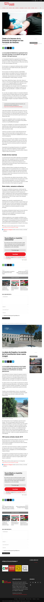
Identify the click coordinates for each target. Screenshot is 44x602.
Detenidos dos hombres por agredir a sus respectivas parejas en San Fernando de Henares (22, 272)
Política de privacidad (22, 598)
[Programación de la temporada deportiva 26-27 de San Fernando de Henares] (15, 283)
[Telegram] (36, 1)
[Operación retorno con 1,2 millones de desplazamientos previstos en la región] (6, 283)
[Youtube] (41, 1)
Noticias (3, 285)
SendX (26, 259)
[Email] (11, 48)
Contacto (38, 598)
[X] (37, 1)
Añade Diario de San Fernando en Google (10, 227)
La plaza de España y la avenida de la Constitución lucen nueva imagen (8, 272)
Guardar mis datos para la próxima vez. (11, 315)
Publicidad (34, 598)
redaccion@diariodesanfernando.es (19, 594)
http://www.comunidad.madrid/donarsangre (13, 106)
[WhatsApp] (39, 1)
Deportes (12, 285)
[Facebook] (32, 1)
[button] (40, 8)
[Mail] (34, 1)
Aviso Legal (17, 257)
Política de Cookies (28, 598)
